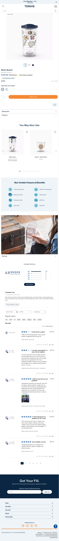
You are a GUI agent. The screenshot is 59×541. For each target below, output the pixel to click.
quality (23, 319)
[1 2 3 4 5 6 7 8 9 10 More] (4, 97)
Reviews (4, 256)
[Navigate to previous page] (18, 463)
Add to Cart (33, 97)
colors (10, 319)
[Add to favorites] (26, 132)
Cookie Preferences (51, 534)
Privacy (40, 532)
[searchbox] (29, 10)
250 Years (30, 2)
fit (14, 319)
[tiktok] (23, 526)
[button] (47, 2)
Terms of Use (47, 532)
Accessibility (40, 534)
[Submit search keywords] (55, 10)
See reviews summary (26, 75)
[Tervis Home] (29, 6)
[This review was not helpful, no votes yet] (52, 344)
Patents (54, 532)
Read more (28, 365)
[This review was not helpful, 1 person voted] (52, 373)
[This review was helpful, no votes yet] (49, 344)
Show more (8, 323)
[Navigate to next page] (40, 463)
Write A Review (29, 284)
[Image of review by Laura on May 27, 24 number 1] (25, 398)
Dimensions (5, 111)
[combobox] (26, 312)
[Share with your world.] (55, 105)
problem (39, 319)
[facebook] (31, 526)
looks (34, 319)
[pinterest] (36, 526)
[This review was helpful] (49, 373)
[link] (25, 65)
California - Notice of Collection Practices (29, 488)
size (6, 319)
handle (18, 319)
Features (5, 115)
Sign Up (47, 492)
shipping (29, 319)
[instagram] (27, 526)
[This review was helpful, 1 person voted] (49, 411)
